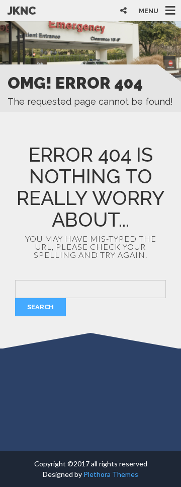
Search (40, 307)
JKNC (22, 10)
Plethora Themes (110, 474)
